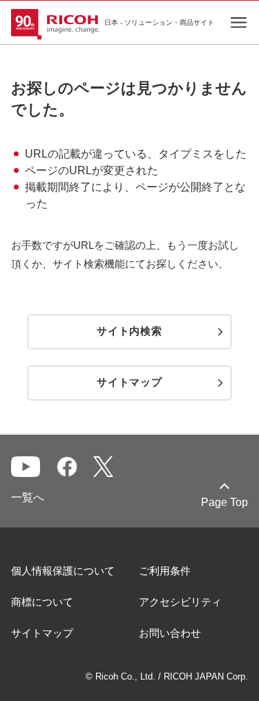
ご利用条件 (165, 571)
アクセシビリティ (180, 602)
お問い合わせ (170, 633)
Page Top (224, 502)
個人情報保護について (63, 571)
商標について (42, 602)
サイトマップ (42, 633)
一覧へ (27, 497)
